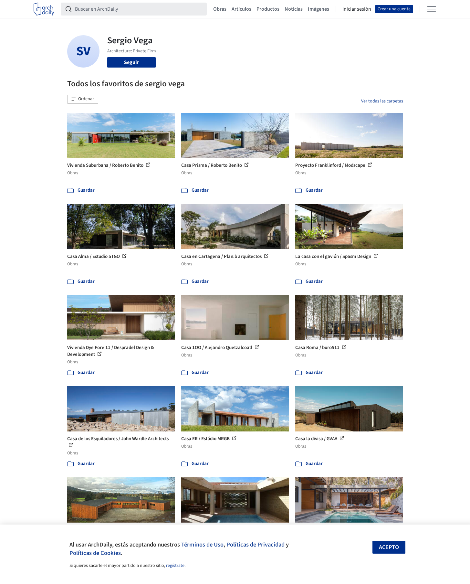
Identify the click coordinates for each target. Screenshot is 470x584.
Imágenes (318, 9)
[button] (82, 99)
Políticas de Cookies (95, 553)
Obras (219, 9)
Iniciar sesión (356, 9)
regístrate (175, 565)
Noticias (294, 9)
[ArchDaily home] (44, 9)
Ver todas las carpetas (382, 101)
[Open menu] (431, 9)
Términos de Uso (202, 544)
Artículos (241, 9)
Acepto (389, 547)
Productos (267, 9)
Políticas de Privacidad (255, 544)
